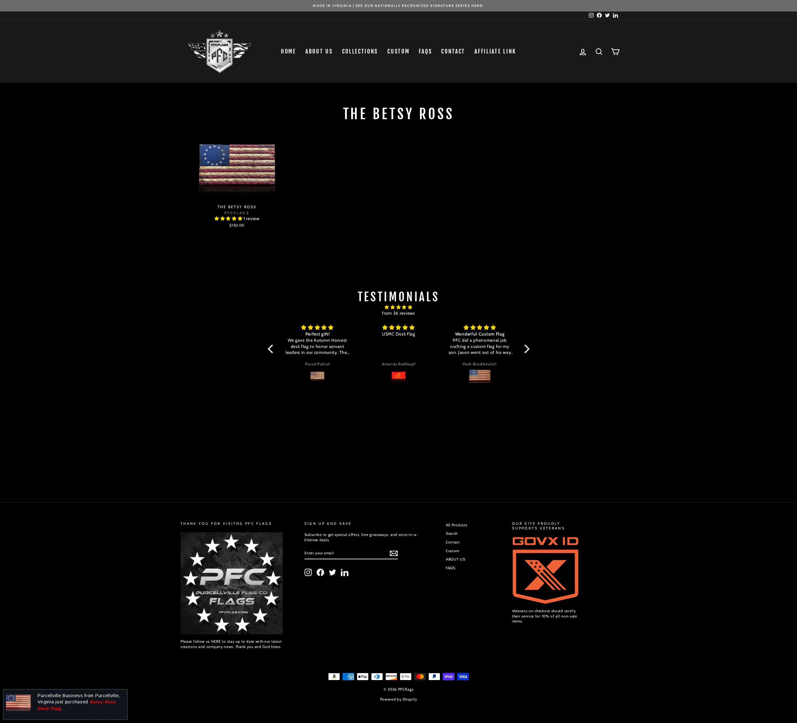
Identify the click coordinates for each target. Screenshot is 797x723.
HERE (216, 641)
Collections (360, 51)
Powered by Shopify (398, 699)
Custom (398, 51)
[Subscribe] (394, 553)
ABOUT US (319, 51)
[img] (399, 307)
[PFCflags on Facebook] (320, 572)
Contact (453, 51)
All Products (456, 525)
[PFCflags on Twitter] (332, 572)
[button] (229, 218)
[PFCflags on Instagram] (308, 572)
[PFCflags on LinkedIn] (344, 572)
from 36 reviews (398, 313)
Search (452, 533)
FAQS (450, 568)
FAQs (425, 51)
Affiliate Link (495, 51)
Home (288, 51)
